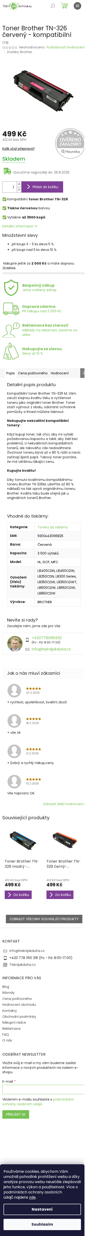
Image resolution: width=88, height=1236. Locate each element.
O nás (7, 1040)
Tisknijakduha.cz (22, 964)
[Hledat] (52, 6)
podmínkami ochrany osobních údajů (38, 1101)
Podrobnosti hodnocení (65, 47)
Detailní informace (17, 226)
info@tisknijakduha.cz (51, 649)
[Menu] (77, 6)
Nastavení (42, 1209)
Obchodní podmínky (19, 1016)
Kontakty (9, 1010)
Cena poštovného (17, 998)
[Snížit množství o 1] (19, 189)
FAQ (5, 1034)
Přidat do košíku (45, 187)
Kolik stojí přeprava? (18, 148)
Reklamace (11, 1028)
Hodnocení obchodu (19, 1004)
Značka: (19, 52)
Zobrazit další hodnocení (63, 804)
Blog (5, 986)
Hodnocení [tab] (60, 373)
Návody (8, 992)
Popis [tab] (10, 373)
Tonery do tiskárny (53, 527)
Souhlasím (42, 1224)
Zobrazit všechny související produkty (44, 919)
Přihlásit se (15, 1114)
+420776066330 (47, 638)
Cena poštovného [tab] (33, 373)
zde (32, 1197)
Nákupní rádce (14, 1022)
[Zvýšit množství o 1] (19, 184)
